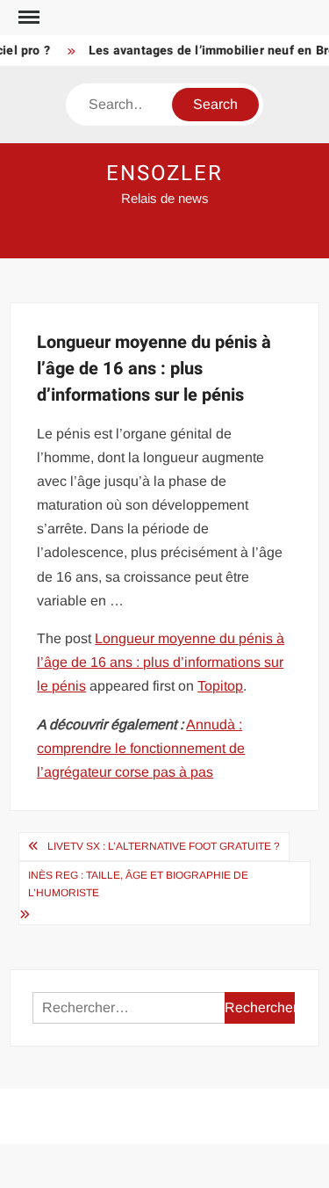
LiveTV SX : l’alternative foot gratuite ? (163, 846)
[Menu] (27, 17)
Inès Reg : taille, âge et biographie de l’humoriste (138, 884)
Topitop (220, 685)
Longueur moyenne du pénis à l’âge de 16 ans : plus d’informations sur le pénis (160, 662)
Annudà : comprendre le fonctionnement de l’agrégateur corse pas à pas (141, 748)
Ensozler (164, 173)
